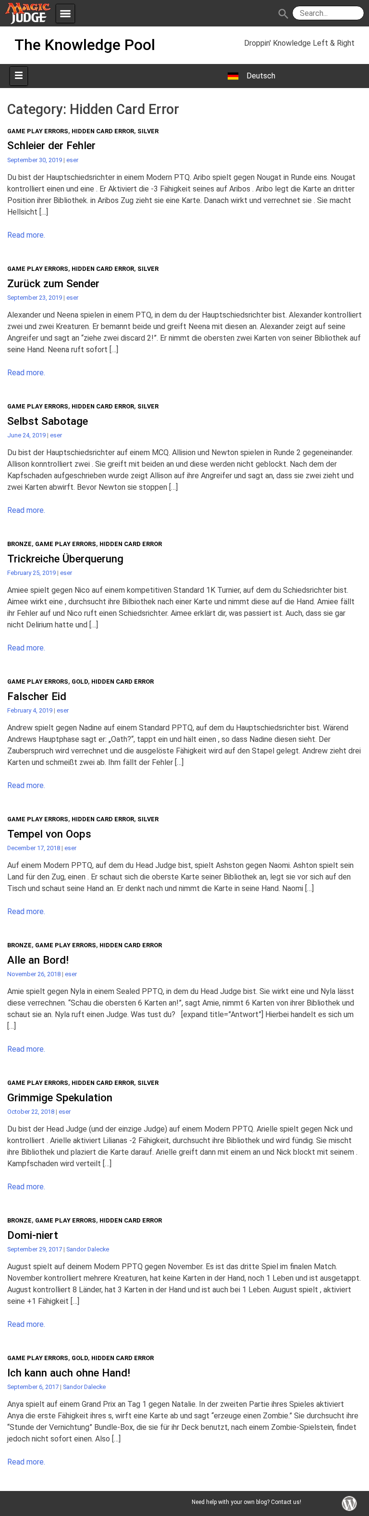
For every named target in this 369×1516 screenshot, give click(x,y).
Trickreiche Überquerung (65, 558)
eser (72, 160)
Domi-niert (32, 1235)
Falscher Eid (36, 696)
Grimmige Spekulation (59, 1097)
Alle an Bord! (38, 960)
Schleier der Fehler (51, 145)
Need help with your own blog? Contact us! (246, 1502)
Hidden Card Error (103, 131)
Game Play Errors (37, 131)
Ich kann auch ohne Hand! (68, 1372)
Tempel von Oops (49, 834)
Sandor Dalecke (87, 1249)
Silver (148, 131)
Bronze (19, 544)
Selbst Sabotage (47, 421)
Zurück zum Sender (53, 283)
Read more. (26, 235)
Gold (80, 681)
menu (65, 13)
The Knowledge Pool (84, 45)
